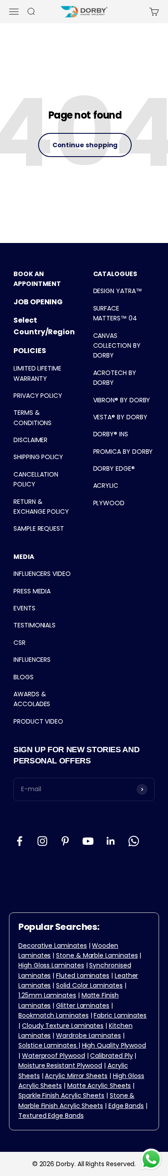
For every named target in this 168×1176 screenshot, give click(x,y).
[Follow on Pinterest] (65, 841)
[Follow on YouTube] (88, 841)
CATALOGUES (115, 273)
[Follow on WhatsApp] (134, 841)
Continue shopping (85, 145)
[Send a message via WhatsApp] (151, 1159)
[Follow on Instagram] (42, 841)
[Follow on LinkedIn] (111, 841)
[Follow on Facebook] (19, 841)
